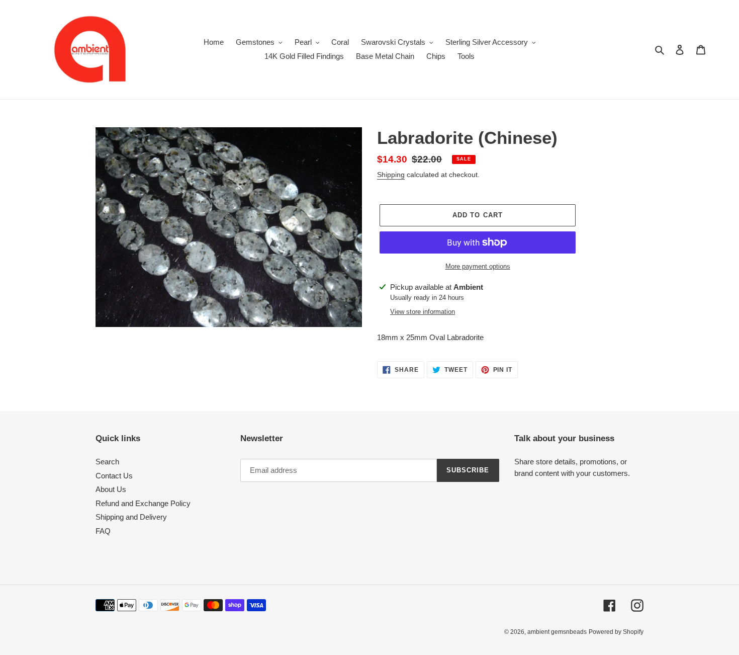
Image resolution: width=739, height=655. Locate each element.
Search (107, 461)
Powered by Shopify (616, 631)
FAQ (103, 531)
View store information (422, 311)
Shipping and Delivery (131, 517)
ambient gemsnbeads (557, 631)
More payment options (477, 266)
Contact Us (114, 475)
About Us (111, 489)
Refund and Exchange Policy (143, 503)
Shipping (391, 175)
